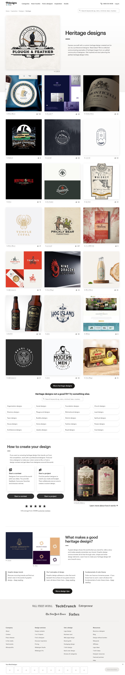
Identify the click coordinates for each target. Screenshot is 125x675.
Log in (117, 3)
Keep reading (18, 580)
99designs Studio (40, 647)
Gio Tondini (50, 202)
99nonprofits (10, 647)
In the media (9, 641)
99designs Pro (39, 650)
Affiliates (95, 644)
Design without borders (100, 637)
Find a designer (47, 3)
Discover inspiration (41, 641)
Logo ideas (96, 647)
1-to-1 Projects (39, 634)
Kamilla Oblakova (80, 503)
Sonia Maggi (50, 290)
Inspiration (58, 3)
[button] (123, 664)
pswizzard (49, 246)
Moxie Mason (11, 114)
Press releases (10, 637)
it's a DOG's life (90, 246)
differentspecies (12, 290)
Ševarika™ (50, 114)
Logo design (67, 631)
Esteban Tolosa (90, 114)
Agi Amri (88, 202)
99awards (96, 641)
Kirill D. (10, 334)
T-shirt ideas (96, 650)
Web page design (69, 637)
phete (48, 334)
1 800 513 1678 (108, 3)
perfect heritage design (76, 55)
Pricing (37, 644)
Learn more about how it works (103, 506)
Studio (66, 3)
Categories (25, 3)
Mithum (88, 334)
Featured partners (98, 657)
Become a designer (99, 631)
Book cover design (69, 650)
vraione (9, 560)
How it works (35, 3)
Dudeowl (10, 158)
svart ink (49, 158)
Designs (21, 11)
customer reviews (44, 511)
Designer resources (99, 654)
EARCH (58, 71)
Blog (94, 634)
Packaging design (69, 644)
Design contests (40, 631)
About (7, 631)
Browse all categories (70, 654)
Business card (68, 634)
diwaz (9, 202)
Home (8, 11)
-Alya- (36, 566)
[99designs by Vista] (11, 3)
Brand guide (67, 641)
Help (94, 660)
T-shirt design (68, 647)
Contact (8, 634)
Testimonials (9, 644)
